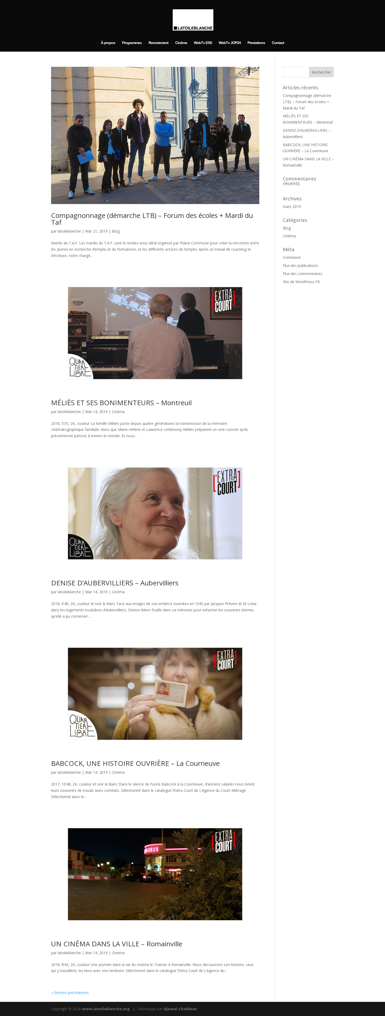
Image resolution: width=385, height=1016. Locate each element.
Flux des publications (300, 265)
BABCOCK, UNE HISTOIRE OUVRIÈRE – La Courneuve (135, 763)
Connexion (292, 257)
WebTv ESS (203, 43)
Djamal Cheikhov (180, 1008)
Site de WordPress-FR (301, 281)
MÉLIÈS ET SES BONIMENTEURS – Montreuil (121, 402)
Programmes (132, 43)
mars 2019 (292, 206)
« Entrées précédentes (70, 992)
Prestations (256, 43)
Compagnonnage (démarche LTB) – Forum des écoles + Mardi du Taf (152, 219)
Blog (116, 231)
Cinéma (181, 43)
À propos (108, 43)
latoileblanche (69, 231)
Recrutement (158, 43)
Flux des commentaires (302, 273)
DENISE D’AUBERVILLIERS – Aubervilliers (114, 582)
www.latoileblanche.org (106, 1008)
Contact (278, 43)
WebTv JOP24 (230, 43)
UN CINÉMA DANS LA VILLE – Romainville (116, 943)
